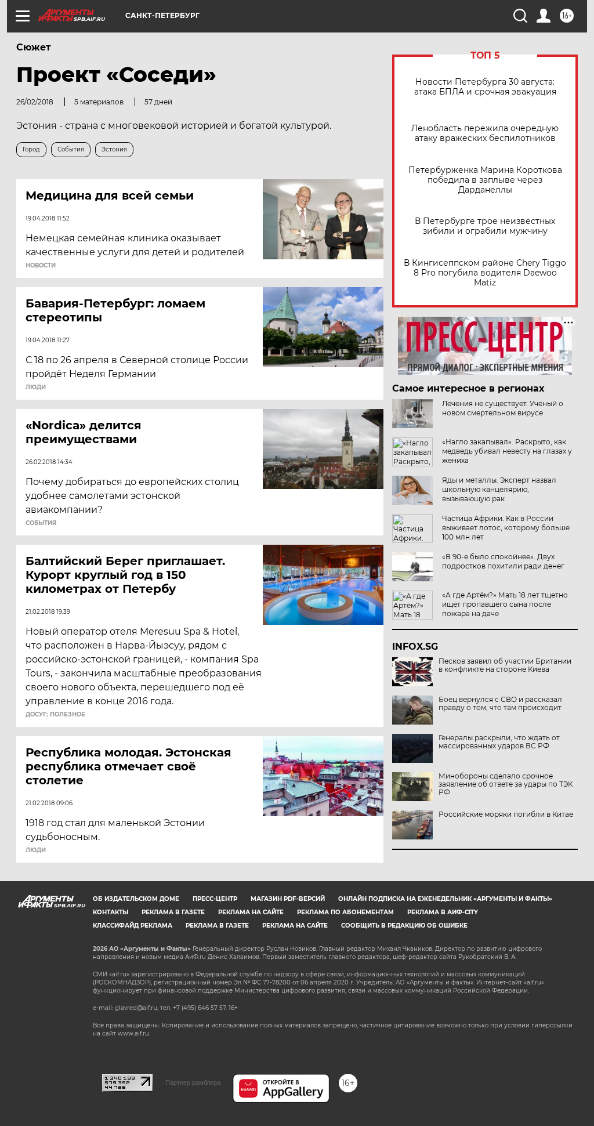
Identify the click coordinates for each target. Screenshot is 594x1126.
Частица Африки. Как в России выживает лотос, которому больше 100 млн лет (506, 527)
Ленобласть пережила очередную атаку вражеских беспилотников (485, 133)
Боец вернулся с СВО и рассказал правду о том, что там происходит (500, 704)
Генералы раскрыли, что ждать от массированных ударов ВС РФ (499, 742)
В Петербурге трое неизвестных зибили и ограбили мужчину (485, 226)
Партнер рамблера (192, 1082)
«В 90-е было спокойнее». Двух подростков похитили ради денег (503, 561)
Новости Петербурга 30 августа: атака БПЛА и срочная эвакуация (485, 87)
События (41, 523)
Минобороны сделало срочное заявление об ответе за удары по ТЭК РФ (506, 784)
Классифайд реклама (132, 925)
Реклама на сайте (251, 912)
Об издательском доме (136, 899)
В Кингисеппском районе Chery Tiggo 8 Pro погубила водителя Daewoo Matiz (485, 273)
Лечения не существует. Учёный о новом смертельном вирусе (502, 408)
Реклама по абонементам (345, 912)
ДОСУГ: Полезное (55, 715)
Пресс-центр (215, 899)
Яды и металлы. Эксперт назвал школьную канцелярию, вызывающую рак (499, 489)
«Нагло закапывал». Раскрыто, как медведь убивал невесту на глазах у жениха (507, 451)
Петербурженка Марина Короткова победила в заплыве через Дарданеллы (485, 180)
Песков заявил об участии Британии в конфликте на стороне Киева (505, 665)
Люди (36, 387)
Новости (41, 266)
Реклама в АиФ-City (442, 912)
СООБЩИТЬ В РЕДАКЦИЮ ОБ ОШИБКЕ (404, 925)
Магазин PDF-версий (288, 899)
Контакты (110, 912)
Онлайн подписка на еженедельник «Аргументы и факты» (445, 899)
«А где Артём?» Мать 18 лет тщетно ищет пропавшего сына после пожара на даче (505, 604)
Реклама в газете (173, 912)
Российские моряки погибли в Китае (506, 814)
